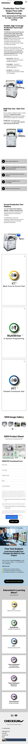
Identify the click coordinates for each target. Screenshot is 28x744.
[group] (14, 280)
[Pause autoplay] (12, 429)
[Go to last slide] (4, 426)
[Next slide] (24, 426)
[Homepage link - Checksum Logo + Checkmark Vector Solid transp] (14, 721)
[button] (26, 1)
